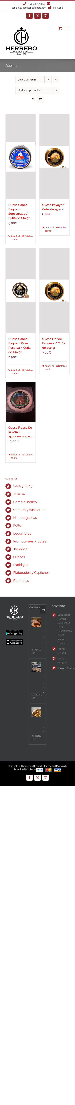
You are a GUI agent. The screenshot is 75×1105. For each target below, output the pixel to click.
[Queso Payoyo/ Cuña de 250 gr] (54, 156)
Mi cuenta (58, 8)
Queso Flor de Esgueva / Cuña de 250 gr (53, 343)
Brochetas (21, 581)
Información (48, 766)
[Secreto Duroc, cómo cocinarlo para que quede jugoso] (36, 667)
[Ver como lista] (40, 99)
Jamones (20, 549)
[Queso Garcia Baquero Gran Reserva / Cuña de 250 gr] (20, 290)
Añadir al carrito (15, 238)
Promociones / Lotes (29, 541)
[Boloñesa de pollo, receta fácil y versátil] (36, 712)
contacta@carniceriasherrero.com (29, 8)
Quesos (19, 557)
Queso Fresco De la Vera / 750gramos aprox (20, 432)
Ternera (19, 494)
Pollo (17, 525)
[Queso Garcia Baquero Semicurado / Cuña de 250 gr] (20, 156)
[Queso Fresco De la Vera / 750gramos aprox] (20, 402)
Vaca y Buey (22, 486)
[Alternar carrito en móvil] (60, 28)
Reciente (34, 607)
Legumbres (22, 533)
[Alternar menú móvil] (68, 28)
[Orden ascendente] (56, 79)
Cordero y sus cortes (29, 510)
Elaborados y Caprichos (31, 573)
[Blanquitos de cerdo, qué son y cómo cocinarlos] (36, 622)
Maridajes (20, 565)
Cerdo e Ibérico (25, 502)
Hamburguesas (25, 518)
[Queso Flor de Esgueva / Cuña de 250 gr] (54, 290)
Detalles (28, 236)
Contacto (30, 769)
